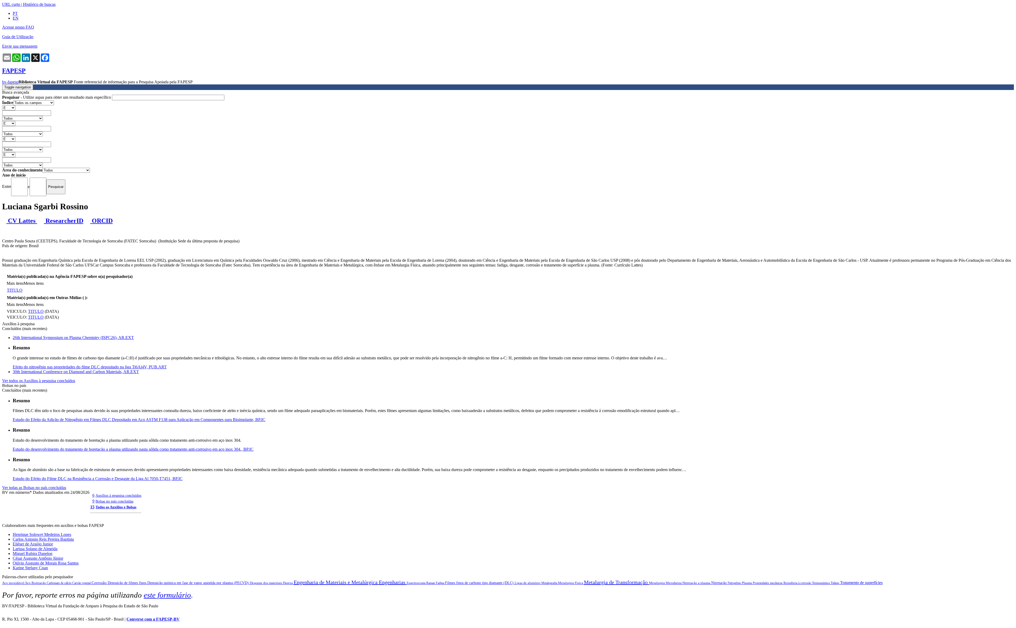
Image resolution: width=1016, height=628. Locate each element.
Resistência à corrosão (797, 583)
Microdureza (674, 583)
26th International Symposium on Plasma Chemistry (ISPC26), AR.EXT (73, 337)
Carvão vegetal (82, 583)
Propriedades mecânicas (768, 583)
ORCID (101, 220)
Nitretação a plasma (696, 583)
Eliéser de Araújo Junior (33, 544)
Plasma (747, 583)
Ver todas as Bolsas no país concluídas (34, 487)
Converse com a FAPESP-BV (153, 619)
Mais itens (15, 283)
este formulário (167, 595)
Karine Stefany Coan (30, 568)
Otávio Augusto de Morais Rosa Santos (46, 563)
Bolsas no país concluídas (114, 501)
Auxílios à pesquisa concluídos (118, 495)
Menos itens (34, 283)
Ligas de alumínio (528, 583)
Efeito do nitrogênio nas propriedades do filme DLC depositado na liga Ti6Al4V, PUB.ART (90, 367)
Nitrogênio (735, 583)
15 (92, 507)
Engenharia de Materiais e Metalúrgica (336, 582)
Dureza (288, 583)
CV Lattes (21, 220)
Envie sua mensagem (19, 46)
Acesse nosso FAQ (18, 27)
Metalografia (549, 583)
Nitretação (719, 583)
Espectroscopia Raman (421, 583)
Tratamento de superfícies (861, 582)
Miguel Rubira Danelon (32, 553)
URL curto (11, 4)
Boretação (39, 583)
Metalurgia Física (571, 583)
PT (15, 13)
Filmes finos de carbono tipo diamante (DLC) (480, 583)
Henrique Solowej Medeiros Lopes (42, 534)
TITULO (14, 290)
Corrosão (100, 583)
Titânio (835, 583)
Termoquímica (821, 583)
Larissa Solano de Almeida (35, 548)
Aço (28, 583)
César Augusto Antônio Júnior (38, 558)
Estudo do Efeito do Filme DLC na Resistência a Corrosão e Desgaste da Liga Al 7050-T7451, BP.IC (98, 478)
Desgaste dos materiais (266, 583)
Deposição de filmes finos (127, 583)
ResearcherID (63, 220)
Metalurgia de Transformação (616, 582)
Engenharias (393, 582)
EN (16, 18)
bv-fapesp (10, 82)
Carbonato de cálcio (59, 583)
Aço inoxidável (13, 583)
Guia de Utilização (17, 36)
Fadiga (440, 583)
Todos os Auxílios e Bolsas (116, 507)
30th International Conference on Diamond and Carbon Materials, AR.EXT (76, 371)
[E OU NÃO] (8, 107)
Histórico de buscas (39, 4)
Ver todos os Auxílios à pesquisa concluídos (38, 380)
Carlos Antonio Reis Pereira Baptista (43, 539)
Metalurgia (657, 583)
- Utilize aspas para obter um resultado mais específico (57, 97)
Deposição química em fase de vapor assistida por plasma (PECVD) (198, 583)
